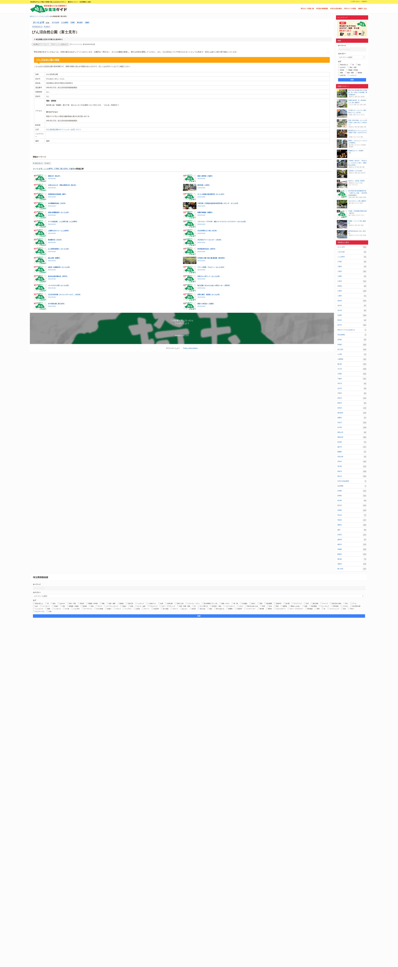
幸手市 (351, 383)
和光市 (351, 320)
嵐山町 (351, 364)
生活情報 (351, 486)
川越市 (87, 22)
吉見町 (351, 315)
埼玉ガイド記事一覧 (307, 8)
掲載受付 (364, 1)
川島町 (351, 374)
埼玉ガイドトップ (35, 16)
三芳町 (73, 22)
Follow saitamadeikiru (190, 348)
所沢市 (351, 398)
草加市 (351, 520)
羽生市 (351, 515)
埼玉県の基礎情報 (322, 8)
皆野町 (351, 495)
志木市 (351, 388)
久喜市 (351, 281)
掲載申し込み (362, 8)
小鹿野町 (351, 359)
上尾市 (351, 271)
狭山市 (351, 476)
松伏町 (351, 442)
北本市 (351, 305)
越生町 (351, 539)
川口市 (351, 369)
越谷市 (351, 544)
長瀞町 (351, 549)
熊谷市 (351, 471)
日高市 (351, 408)
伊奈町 (351, 286)
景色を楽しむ (38, 26)
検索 (352, 80)
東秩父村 (351, 437)
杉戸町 (351, 427)
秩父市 (351, 505)
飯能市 (351, 554)
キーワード (342, 45)
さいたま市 (45, 16)
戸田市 (351, 393)
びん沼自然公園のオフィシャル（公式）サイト (63, 129)
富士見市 (80, 22)
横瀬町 (351, 452)
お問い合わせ (356, 1)
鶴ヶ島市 (351, 569)
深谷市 (351, 461)
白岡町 (351, 491)
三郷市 (351, 266)
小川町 (351, 354)
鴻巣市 (351, 564)
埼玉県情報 (351, 335)
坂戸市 (351, 325)
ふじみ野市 (64, 22)
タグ (339, 61)
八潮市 (351, 296)
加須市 (351, 300)
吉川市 (351, 310)
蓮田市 (351, 525)
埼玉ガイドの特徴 (350, 8)
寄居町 (351, 344)
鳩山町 (351, 559)
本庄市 (351, 422)
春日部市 (351, 413)
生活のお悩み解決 (336, 8)
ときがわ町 (351, 252)
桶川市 (351, 447)
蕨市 (351, 530)
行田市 (351, 534)
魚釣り (48, 26)
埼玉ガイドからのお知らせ (351, 330)
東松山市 (351, 432)
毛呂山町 (351, 456)
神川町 (351, 500)
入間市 (351, 291)
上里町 (351, 276)
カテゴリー (342, 53)
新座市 (351, 403)
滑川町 (351, 466)
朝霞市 (351, 417)
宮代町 (351, 339)
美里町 (351, 510)
